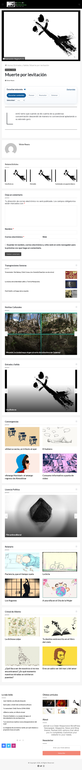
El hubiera (47, 449)
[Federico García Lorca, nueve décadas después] (74, 710)
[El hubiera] (59, 436)
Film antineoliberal (13, 535)
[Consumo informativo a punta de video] (59, 463)
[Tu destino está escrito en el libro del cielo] (59, 626)
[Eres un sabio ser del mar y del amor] (59, 656)
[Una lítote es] (16, 176)
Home (10, 65)
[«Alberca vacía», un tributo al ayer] (22, 436)
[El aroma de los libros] (62, 710)
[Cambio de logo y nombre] (49, 710)
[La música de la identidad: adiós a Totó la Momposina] (71, 284)
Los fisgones (11, 600)
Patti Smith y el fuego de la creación (17, 291)
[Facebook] (18, 740)
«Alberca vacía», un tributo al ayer (21, 449)
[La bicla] (59, 561)
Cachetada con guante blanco (65, 184)
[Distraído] (41, 176)
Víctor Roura (10, 80)
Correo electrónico (14, 237)
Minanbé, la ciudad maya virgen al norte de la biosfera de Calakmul (33, 352)
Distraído (33, 184)
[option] (41, 334)
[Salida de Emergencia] (17, 4)
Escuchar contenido (16, 95)
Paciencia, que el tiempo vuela (19, 574)
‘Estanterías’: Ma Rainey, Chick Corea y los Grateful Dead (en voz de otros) (29, 272)
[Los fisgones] (22, 588)
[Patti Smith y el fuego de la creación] (71, 294)
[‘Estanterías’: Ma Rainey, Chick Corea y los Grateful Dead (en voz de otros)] (71, 275)
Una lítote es (9, 184)
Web (44, 237)
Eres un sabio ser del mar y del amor (59, 668)
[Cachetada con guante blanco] (66, 176)
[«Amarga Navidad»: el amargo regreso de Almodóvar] (22, 463)
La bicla (46, 574)
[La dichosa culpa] (22, 626)
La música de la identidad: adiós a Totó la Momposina (22, 281)
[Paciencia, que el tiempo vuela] (22, 561)
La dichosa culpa (13, 639)
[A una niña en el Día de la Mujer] (59, 588)
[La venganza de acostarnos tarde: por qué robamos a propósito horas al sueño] (49, 703)
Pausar (31, 95)
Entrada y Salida (21, 65)
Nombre (9, 229)
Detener (54, 95)
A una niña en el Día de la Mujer (57, 600)
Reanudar (43, 95)
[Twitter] (20, 740)
